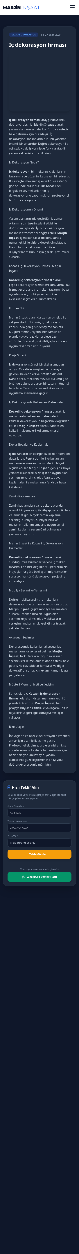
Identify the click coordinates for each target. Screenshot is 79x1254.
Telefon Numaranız (17, 821)
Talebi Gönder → (39, 854)
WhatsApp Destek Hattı (42, 877)
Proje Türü (13, 836)
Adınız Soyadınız (16, 806)
